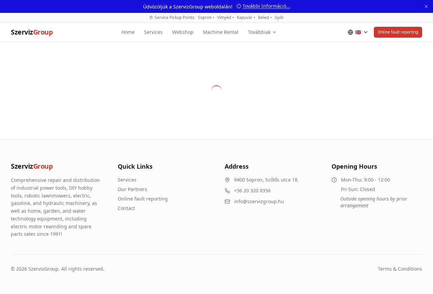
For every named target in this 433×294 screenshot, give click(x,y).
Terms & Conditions (400, 269)
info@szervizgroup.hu (259, 201)
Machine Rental (220, 32)
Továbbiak (259, 32)
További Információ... (266, 6)
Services (153, 32)
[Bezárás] (426, 6)
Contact (126, 208)
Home (128, 32)
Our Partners (132, 189)
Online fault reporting (398, 32)
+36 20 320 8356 (252, 190)
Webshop (182, 32)
